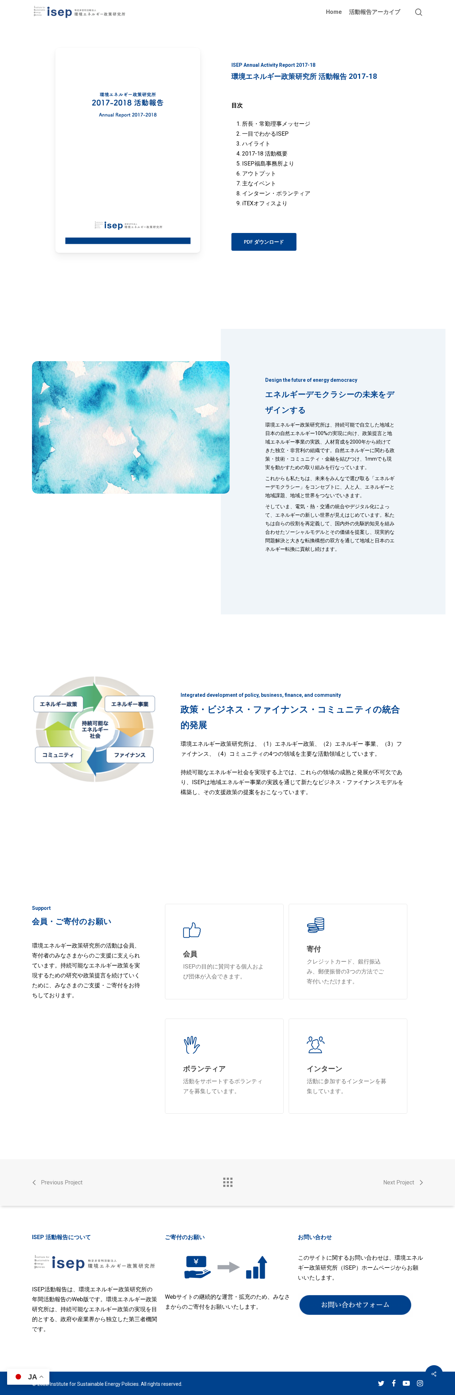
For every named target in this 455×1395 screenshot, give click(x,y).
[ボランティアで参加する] (224, 1066)
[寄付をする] (348, 952)
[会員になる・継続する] (224, 952)
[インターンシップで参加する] (348, 1066)
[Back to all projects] (227, 1180)
